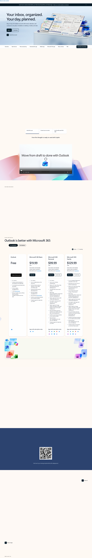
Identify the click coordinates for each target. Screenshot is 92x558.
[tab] (9, 61)
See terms (39, 265)
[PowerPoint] (57, 322)
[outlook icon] (12, 320)
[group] (18, 204)
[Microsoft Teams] (57, 325)
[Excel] (54, 322)
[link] (7, 47)
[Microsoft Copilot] (49, 322)
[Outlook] (30, 322)
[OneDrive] (33, 322)
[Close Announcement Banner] (85, 5)
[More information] (21, 282)
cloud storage (17, 284)
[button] (10, 216)
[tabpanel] (46, 84)
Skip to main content (4, 0)
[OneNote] (49, 325)
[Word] (52, 322)
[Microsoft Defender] (54, 325)
